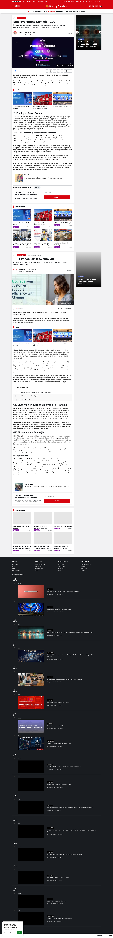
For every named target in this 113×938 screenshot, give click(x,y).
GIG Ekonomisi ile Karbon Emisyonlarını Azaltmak (33, 392)
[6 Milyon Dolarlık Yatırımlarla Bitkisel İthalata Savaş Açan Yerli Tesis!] (22, 238)
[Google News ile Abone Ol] (18, 71)
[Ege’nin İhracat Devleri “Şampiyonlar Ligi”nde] (42, 100)
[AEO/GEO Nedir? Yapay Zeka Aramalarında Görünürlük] (88, 269)
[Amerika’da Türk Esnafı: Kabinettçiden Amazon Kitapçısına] (63, 238)
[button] (93, 6)
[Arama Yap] (90, 6)
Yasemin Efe (21, 269)
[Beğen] (47, 71)
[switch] (17, 6)
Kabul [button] (19, 932)
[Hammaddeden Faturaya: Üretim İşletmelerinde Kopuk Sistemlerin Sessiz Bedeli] (43, 238)
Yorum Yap (100, 935)
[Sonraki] (24, 1)
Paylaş (110, 935)
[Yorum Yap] (54, 71)
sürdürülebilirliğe (53, 318)
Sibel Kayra (21, 32)
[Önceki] (22, 1)
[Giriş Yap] (96, 6)
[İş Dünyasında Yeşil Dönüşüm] (62, 100)
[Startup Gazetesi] (56, 6)
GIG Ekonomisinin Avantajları (27, 396)
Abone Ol (56, 197)
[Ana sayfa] (28, 11)
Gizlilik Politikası (7, 932)
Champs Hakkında (23, 399)
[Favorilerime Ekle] (50, 71)
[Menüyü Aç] (13, 6)
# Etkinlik (37, 187)
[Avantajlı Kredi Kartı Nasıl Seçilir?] (22, 100)
